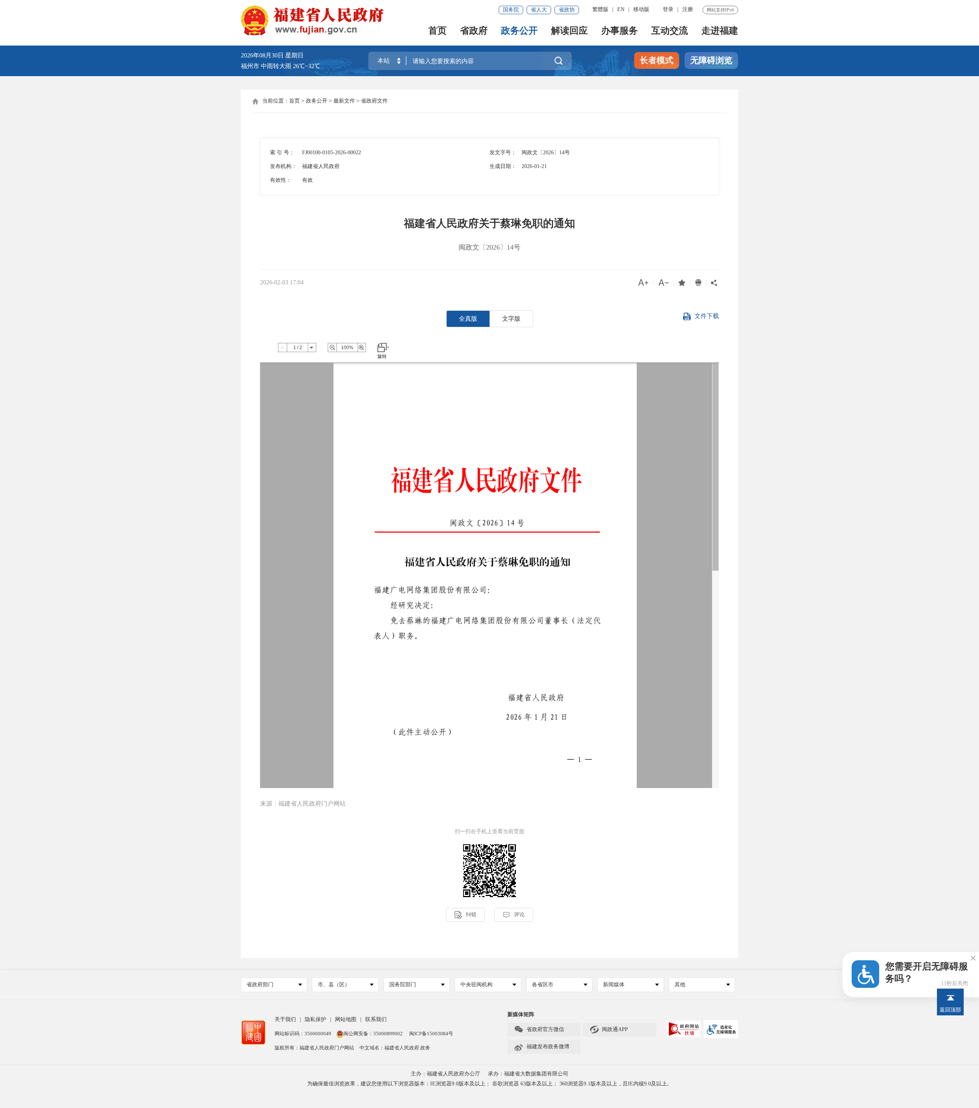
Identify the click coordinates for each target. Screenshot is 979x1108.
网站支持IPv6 (720, 10)
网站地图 (345, 1019)
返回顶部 (950, 1010)
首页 (437, 31)
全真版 (468, 318)
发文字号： (503, 152)
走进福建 (719, 31)
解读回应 (569, 31)
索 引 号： (282, 152)
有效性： (280, 180)
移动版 (641, 9)
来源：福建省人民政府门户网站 (303, 803)
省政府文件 (374, 101)
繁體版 (600, 9)
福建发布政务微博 (541, 1046)
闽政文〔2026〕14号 (489, 247)
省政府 (474, 31)
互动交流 (669, 31)
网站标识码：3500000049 (303, 1033)
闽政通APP (608, 1029)
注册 (687, 9)
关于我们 (285, 1019)
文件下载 (706, 316)
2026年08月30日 (262, 55)
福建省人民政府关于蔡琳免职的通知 (489, 223)
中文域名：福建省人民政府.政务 (394, 1048)
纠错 (465, 915)
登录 (668, 9)
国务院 (511, 10)
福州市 (280, 66)
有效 (307, 180)
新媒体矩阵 (520, 1014)
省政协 (567, 10)
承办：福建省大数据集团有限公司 (528, 1074)
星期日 (294, 55)
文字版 (511, 318)
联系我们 (376, 1019)
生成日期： (503, 166)
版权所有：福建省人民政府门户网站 (314, 1048)
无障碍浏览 (711, 60)
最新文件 (344, 101)
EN (620, 9)
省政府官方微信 (539, 1029)
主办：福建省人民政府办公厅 (445, 1074)
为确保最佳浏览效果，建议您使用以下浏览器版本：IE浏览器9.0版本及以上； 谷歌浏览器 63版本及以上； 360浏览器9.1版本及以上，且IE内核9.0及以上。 (489, 1084)
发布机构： (283, 166)
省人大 (539, 10)
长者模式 (656, 60)
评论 (514, 915)
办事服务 (619, 31)
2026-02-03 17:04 (282, 282)
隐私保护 (315, 1019)
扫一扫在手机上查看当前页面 (489, 831)
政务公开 (519, 31)
